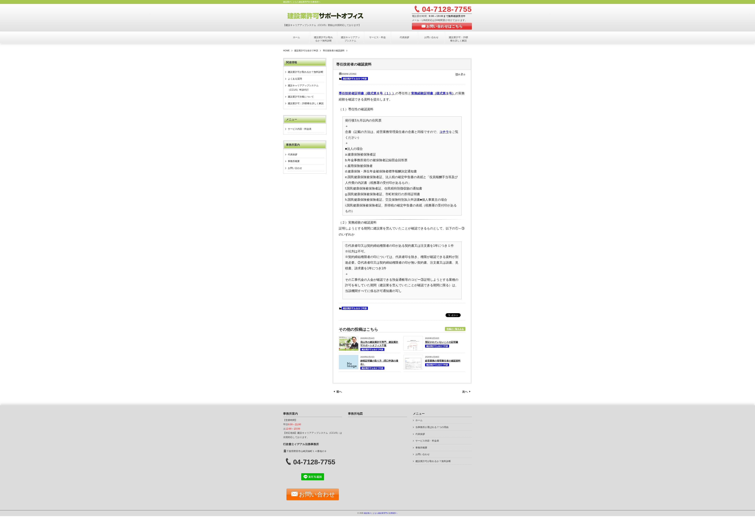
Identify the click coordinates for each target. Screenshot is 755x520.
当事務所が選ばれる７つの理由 (431, 427)
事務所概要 (294, 161)
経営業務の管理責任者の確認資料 (442, 360)
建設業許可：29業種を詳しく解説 (458, 39)
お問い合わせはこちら (444, 26)
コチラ (444, 131)
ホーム (296, 37)
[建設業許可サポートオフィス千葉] (331, 15)
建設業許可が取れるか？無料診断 (323, 39)
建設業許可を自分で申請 (355, 78)
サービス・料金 (377, 37)
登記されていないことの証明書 (441, 342)
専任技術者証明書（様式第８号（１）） (367, 93)
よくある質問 (295, 78)
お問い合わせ (431, 37)
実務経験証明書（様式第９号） (433, 93)
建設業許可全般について (301, 96)
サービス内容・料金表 (299, 129)
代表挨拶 (404, 37)
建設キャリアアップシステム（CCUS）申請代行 (350, 40)
